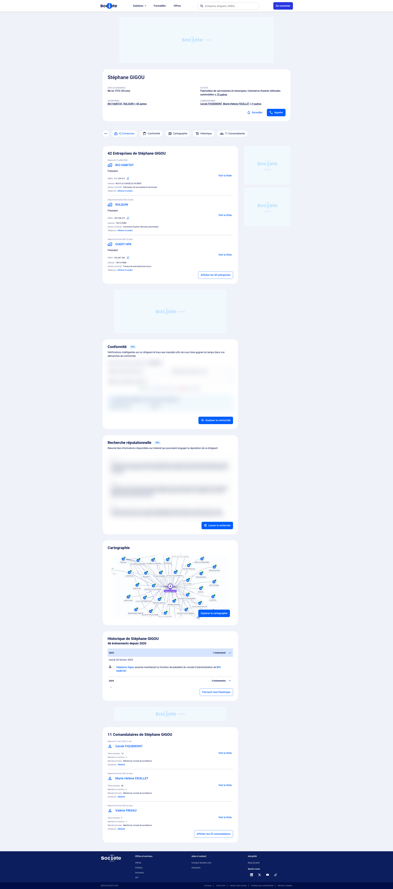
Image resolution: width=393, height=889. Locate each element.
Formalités (160, 5)
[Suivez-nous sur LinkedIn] (251, 874)
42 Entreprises (126, 133)
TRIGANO (121, 765)
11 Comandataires (235, 133)
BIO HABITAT (115, 103)
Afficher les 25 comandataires (213, 833)
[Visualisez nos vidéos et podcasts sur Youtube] (267, 874)
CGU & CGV (221, 886)
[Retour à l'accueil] (111, 858)
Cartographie (180, 133)
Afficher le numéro (125, 191)
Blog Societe (254, 862)
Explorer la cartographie (214, 613)
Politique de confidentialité (262, 886)
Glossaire (195, 867)
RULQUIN (128, 103)
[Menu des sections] (106, 133)
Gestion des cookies (238, 886)
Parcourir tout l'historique (216, 692)
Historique (206, 133)
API (137, 877)
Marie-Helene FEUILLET (236, 103)
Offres (177, 5)
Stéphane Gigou (125, 667)
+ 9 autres (255, 103)
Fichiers (139, 867)
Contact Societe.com (201, 862)
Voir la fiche (225, 175)
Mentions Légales (285, 886)
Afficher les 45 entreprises (215, 275)
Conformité (154, 133)
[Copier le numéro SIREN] (128, 178)
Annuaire (139, 872)
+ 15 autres (221, 94)
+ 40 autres (140, 103)
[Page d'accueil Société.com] (108, 6)
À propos (208, 886)
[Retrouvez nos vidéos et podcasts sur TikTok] (275, 874)
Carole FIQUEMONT (211, 103)
